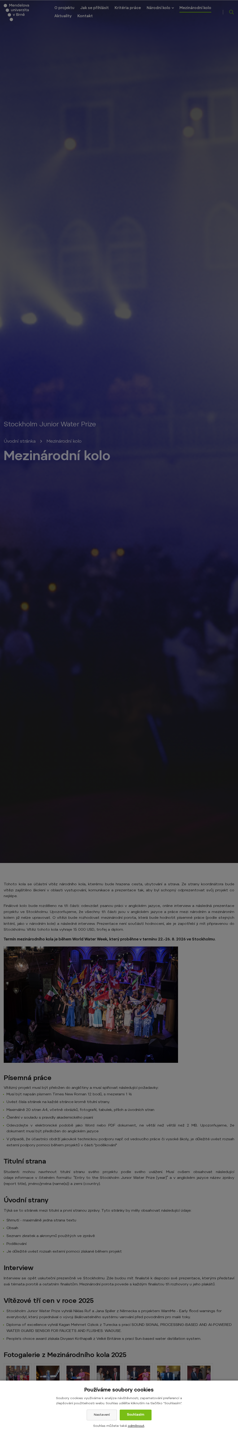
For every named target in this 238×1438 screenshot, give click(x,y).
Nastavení (102, 1415)
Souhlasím (135, 1415)
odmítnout (136, 1426)
